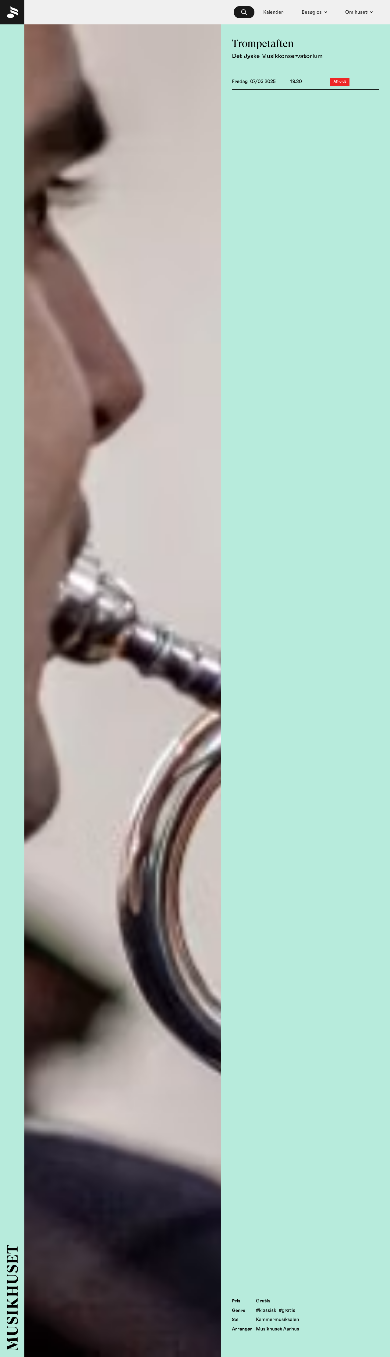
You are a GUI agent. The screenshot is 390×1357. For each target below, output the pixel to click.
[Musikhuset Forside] (12, 12)
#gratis (287, 1310)
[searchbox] (244, 12)
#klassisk (266, 1310)
